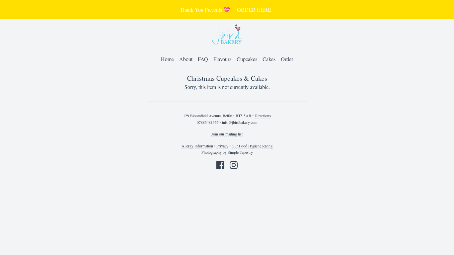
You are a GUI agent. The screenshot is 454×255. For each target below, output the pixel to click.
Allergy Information (197, 145)
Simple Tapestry (240, 152)
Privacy (222, 145)
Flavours (222, 58)
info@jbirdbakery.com (239, 122)
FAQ (203, 58)
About (185, 58)
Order (287, 58)
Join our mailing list (227, 133)
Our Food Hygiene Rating (252, 145)
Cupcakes (247, 58)
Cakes (269, 58)
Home (167, 58)
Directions (263, 115)
